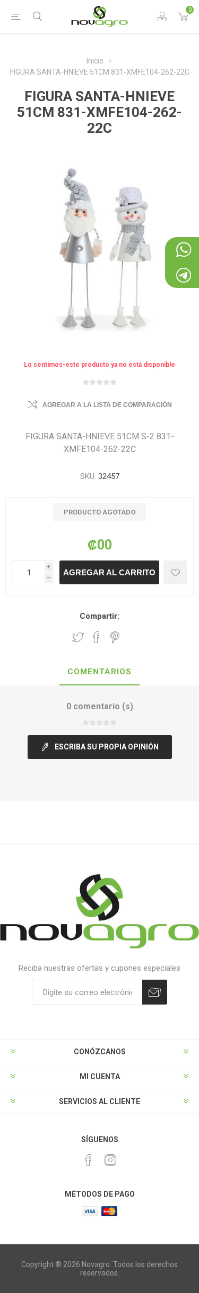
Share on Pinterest (114, 637)
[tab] (99, 672)
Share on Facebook (96, 637)
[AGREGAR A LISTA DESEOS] (175, 572)
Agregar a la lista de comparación (107, 405)
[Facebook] (88, 1160)
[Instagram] (110, 1160)
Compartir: (99, 616)
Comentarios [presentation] (99, 671)
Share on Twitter (78, 637)
